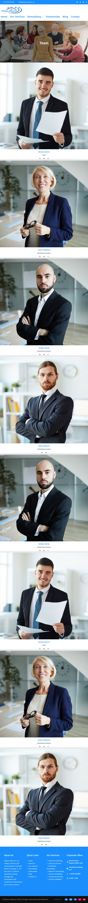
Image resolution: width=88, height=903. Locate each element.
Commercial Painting (56, 877)
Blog (30, 874)
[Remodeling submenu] (42, 16)
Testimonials (33, 871)
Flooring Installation (55, 879)
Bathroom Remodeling (56, 871)
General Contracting (55, 861)
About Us (32, 863)
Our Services (33, 866)
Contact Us (32, 877)
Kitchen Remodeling (55, 874)
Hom (30, 861)
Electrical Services (55, 863)
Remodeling (34, 16)
